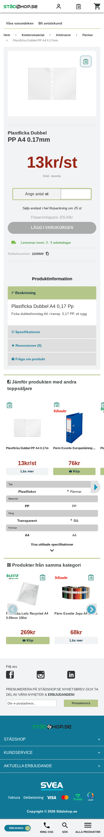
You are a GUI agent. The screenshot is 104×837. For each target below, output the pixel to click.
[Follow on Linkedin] (71, 677)
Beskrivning (25, 293)
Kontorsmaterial (33, 35)
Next (91, 608)
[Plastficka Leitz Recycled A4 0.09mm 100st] (28, 593)
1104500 (38, 254)
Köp (76, 471)
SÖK (65, 831)
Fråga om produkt (30, 359)
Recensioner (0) (28, 345)
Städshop (52, 739)
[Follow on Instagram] (41, 677)
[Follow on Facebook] (10, 677)
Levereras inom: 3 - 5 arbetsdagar (46, 242)
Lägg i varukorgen (52, 228)
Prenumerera (81, 703)
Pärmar (87, 35)
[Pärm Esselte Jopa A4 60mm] (76, 593)
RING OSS (46, 831)
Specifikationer (27, 332)
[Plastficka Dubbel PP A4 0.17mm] (52, 83)
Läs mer (27, 471)
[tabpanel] (52, 83)
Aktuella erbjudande (52, 766)
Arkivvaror (63, 35)
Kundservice (52, 753)
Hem (7, 35)
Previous (12, 608)
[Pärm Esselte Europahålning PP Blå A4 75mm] (74, 428)
